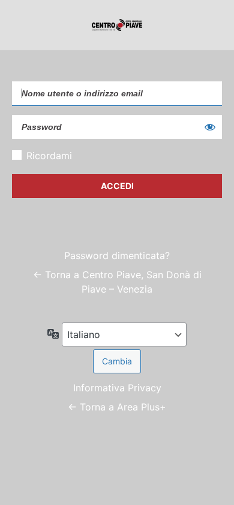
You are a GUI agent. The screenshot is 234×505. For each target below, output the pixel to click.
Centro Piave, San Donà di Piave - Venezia (117, 25)
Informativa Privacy (117, 388)
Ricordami (49, 156)
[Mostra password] (210, 127)
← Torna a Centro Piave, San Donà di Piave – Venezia (117, 282)
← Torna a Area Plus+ (117, 407)
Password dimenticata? (117, 255)
